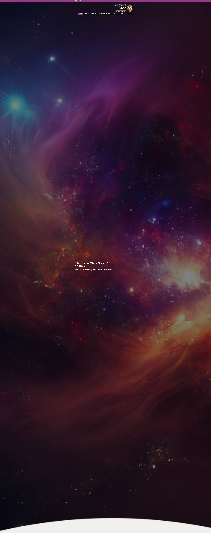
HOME (80, 13)
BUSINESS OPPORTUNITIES (104, 13)
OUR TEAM (86, 13)
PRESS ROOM (93, 13)
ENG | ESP (129, 13)
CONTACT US (121, 13)
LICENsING (114, 13)
